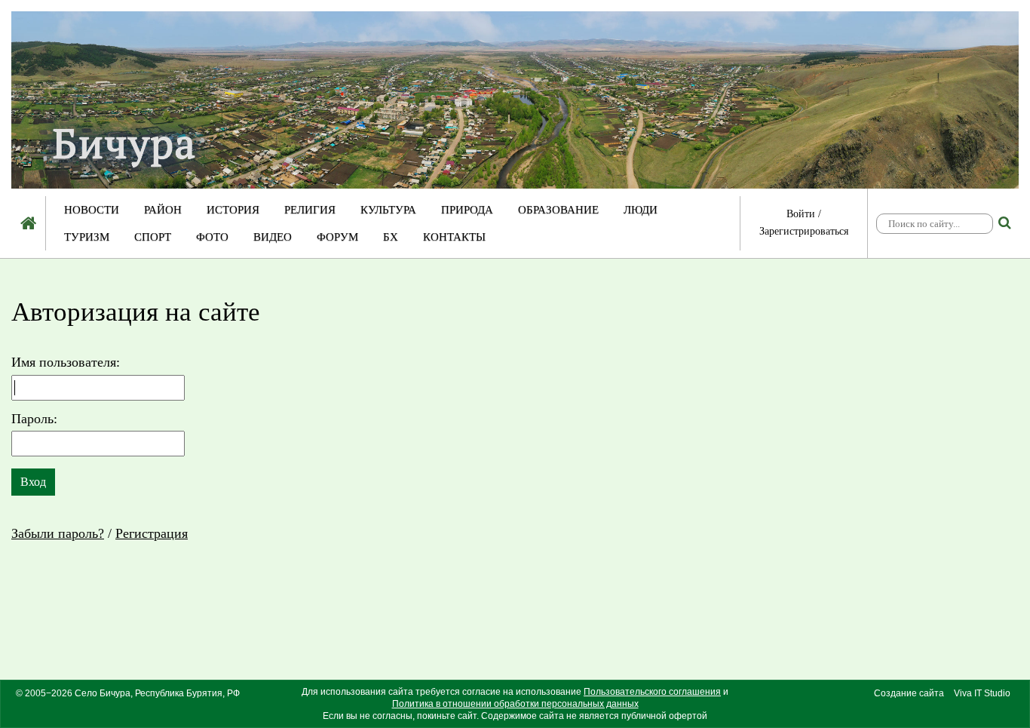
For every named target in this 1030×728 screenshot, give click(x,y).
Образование (558, 210)
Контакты (454, 237)
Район (163, 210)
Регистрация (151, 533)
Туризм (86, 237)
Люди (641, 210)
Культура (388, 210)
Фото (212, 237)
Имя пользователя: (65, 362)
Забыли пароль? (57, 533)
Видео (272, 237)
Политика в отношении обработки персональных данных (515, 704)
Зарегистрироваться (803, 231)
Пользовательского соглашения (652, 692)
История (233, 210)
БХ (390, 237)
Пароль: (34, 418)
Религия (310, 210)
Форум (337, 237)
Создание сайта (909, 693)
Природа (467, 210)
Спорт (152, 237)
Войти (800, 214)
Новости (91, 210)
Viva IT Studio (982, 693)
